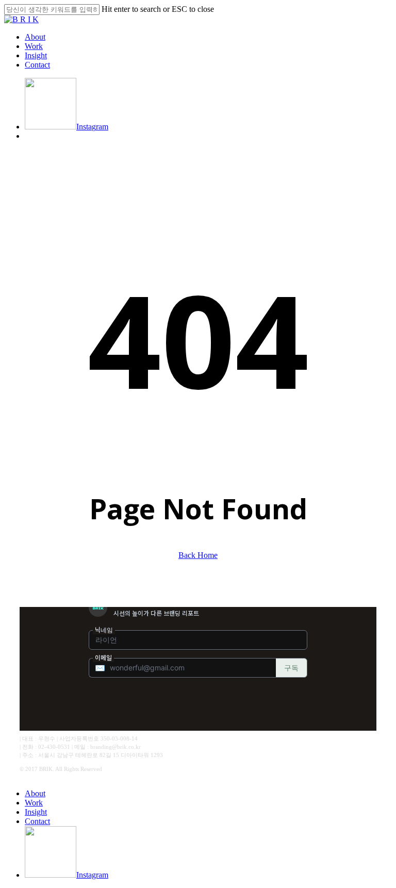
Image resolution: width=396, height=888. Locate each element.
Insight (36, 812)
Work (34, 802)
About (35, 793)
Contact (37, 821)
